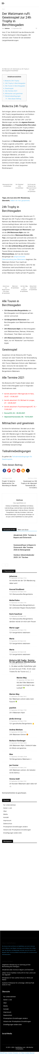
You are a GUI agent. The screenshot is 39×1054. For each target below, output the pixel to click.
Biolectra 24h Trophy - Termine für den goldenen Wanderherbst (22, 661)
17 (36, 28)
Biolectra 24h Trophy (11, 81)
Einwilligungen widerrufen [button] (12, 833)
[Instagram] (19, 520)
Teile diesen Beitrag (13, 99)
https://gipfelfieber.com (19, 503)
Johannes (13, 576)
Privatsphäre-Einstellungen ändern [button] (15, 827)
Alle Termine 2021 (10, 91)
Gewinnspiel (8, 88)
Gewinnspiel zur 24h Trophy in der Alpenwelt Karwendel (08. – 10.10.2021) (29, 484)
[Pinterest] (22, 1038)
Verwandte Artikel (9, 530)
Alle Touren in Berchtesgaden (14, 86)
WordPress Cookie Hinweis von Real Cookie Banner (17, 1053)
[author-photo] (19, 497)
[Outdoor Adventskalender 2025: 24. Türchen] (7, 557)
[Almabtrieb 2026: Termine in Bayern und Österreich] (7, 537)
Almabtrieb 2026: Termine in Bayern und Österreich (18, 970)
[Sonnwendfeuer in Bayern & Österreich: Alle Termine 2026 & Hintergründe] (7, 547)
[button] (4, 470)
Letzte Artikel (7, 961)
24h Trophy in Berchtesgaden (14, 83)
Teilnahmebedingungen (12, 96)
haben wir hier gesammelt (20, 200)
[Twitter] (18, 1038)
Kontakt (6, 817)
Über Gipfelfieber (9, 943)
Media (5, 814)
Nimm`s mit (7, 808)
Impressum (7, 820)
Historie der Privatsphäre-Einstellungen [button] (17, 830)
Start (3, 9)
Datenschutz (7, 824)
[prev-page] (3, 565)
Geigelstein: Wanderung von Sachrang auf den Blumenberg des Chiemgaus (16, 965)
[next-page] (6, 565)
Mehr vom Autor (23, 530)
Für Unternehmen (9, 805)
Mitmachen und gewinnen (13, 93)
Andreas (7, 28)
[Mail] (24, 520)
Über (5, 811)
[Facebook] (15, 520)
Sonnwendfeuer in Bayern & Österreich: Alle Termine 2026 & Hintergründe (25, 547)
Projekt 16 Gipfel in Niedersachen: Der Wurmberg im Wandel (9, 483)
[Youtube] (13, 1038)
